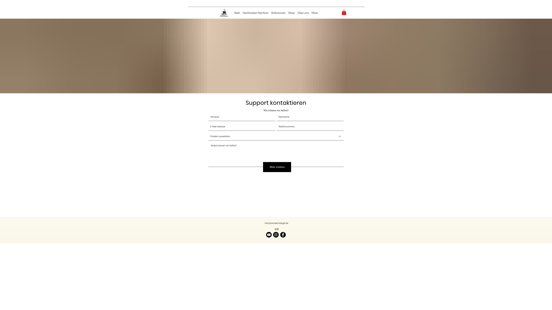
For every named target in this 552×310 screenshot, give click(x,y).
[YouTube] (269, 235)
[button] (344, 12)
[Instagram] (276, 235)
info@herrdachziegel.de (276, 223)
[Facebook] (283, 235)
